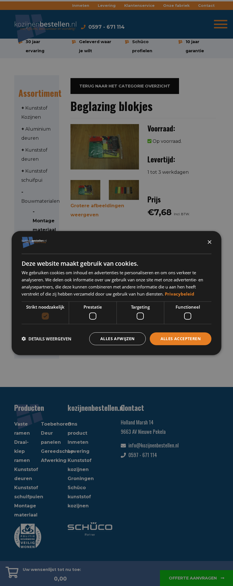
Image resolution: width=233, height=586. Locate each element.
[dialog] (116, 293)
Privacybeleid (179, 293)
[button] (46, 339)
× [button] (209, 242)
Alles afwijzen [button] (117, 338)
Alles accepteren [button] (181, 338)
